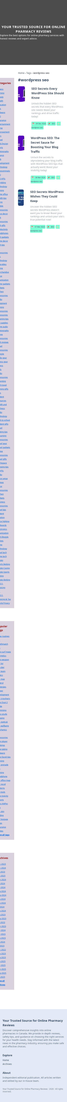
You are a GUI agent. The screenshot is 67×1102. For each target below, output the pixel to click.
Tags (28, 72)
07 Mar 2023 (38, 227)
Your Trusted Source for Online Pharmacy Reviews (33, 29)
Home (21, 72)
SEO (51, 123)
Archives (7, 1063)
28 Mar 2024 (38, 177)
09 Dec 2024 (39, 123)
